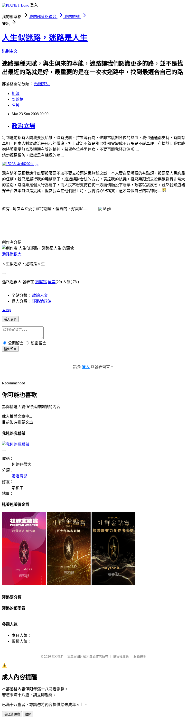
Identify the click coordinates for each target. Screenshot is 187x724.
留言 (52, 282)
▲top (6, 310)
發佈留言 (10, 349)
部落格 (17, 99)
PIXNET (57, 656)
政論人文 (40, 295)
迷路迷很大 (11, 254)
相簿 (15, 94)
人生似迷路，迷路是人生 (45, 37)
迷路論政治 (42, 301)
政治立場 (23, 126)
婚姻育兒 (42, 84)
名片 (15, 105)
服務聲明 (139, 656)
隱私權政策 (121, 656)
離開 (28, 714)
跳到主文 (10, 51)
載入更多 (10, 319)
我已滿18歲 (12, 714)
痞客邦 (41, 282)
